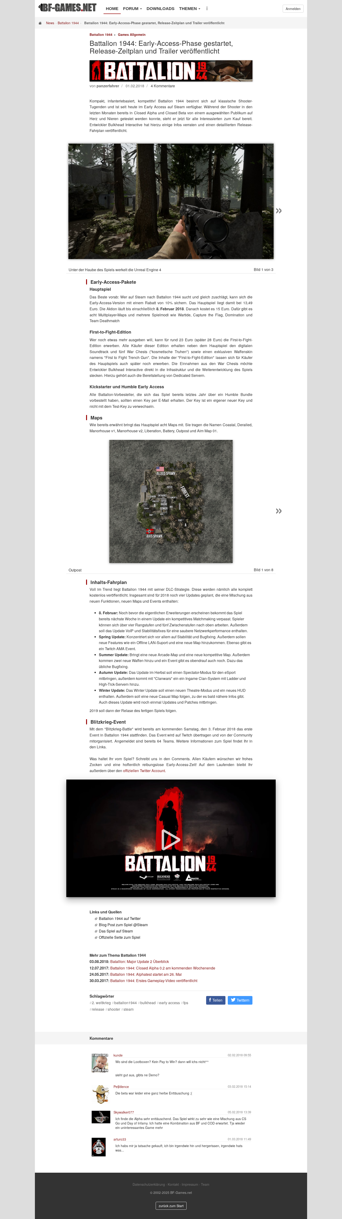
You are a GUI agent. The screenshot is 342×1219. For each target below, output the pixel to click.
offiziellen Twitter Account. (144, 770)
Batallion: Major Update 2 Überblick (139, 961)
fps (185, 1002)
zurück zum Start (171, 1205)
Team (205, 1184)
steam (129, 1009)
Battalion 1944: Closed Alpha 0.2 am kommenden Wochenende (162, 968)
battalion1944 (125, 1002)
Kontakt (173, 1184)
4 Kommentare (163, 85)
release (98, 1009)
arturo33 (120, 1139)
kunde (118, 1055)
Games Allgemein (132, 34)
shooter (114, 1009)
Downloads (160, 8)
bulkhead (148, 1002)
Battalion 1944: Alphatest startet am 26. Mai (146, 974)
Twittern (242, 1000)
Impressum (190, 1184)
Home (112, 8)
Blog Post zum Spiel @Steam (123, 924)
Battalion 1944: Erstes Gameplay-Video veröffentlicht (153, 980)
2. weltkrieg (101, 1002)
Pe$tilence (121, 1086)
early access (169, 1002)
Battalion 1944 (68, 22)
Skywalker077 (124, 1112)
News (50, 22)
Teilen (216, 1000)
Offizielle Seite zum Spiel (119, 937)
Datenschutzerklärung (149, 1184)
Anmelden (293, 8)
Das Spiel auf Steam (116, 931)
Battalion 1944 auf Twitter (120, 918)
